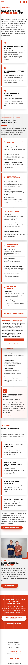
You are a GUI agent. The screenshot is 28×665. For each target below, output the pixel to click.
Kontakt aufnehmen (14, 623)
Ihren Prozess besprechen (11, 415)
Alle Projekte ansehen (12, 527)
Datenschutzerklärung (14, 663)
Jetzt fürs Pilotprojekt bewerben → (14, 618)
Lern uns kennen (9, 585)
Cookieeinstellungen (14, 343)
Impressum (14, 661)
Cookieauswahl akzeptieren (14, 340)
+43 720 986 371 (15, 651)
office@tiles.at (16, 653)
